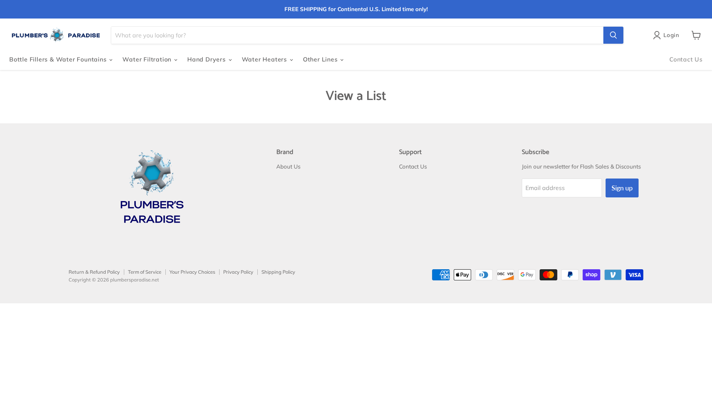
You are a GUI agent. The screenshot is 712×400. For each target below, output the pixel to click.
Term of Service (144, 272)
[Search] (613, 35)
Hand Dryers (207, 59)
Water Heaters (265, 59)
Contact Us (686, 59)
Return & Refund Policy (94, 272)
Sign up (622, 188)
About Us (288, 166)
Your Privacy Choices (192, 272)
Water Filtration (147, 59)
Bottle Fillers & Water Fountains (58, 59)
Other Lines (321, 59)
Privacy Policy (238, 272)
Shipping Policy (278, 272)
